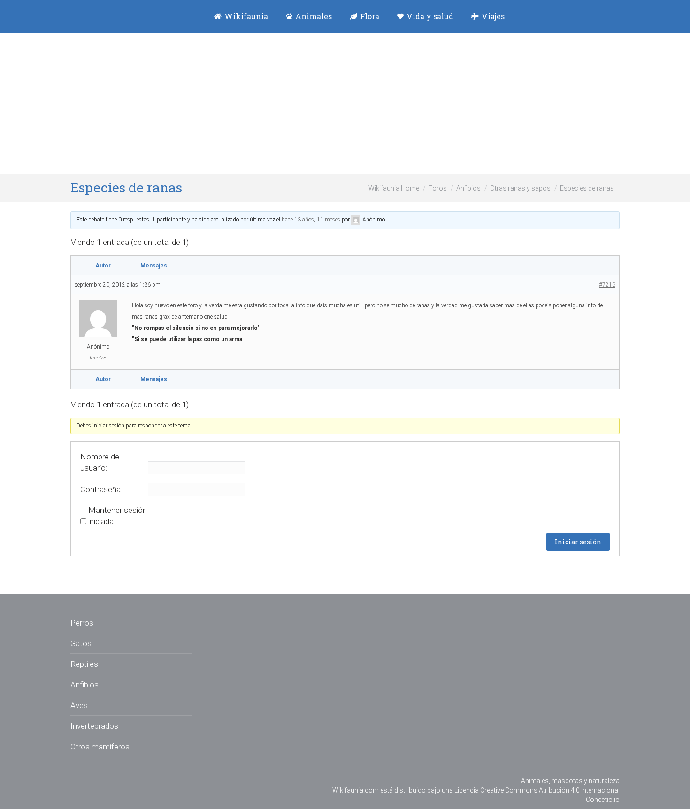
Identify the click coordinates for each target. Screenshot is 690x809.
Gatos (81, 643)
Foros (438, 188)
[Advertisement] (345, 103)
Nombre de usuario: (99, 462)
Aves (79, 705)
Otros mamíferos (100, 746)
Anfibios (468, 188)
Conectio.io (603, 799)
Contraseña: (101, 489)
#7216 (607, 285)
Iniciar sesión (578, 541)
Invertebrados (94, 726)
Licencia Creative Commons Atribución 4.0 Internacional (537, 790)
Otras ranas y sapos (520, 188)
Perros (81, 622)
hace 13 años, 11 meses (311, 219)
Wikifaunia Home (393, 188)
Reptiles (84, 664)
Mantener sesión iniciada (117, 515)
